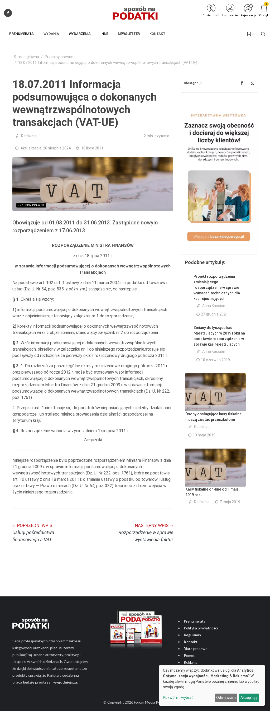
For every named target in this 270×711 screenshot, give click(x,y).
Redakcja (29, 136)
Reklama (190, 662)
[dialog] (212, 685)
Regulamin (192, 635)
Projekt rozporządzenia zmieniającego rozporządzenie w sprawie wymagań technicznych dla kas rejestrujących (217, 287)
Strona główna (26, 57)
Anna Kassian (213, 306)
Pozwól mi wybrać (178, 697)
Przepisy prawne (59, 57)
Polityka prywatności (201, 628)
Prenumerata (194, 621)
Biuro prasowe (196, 648)
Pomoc (189, 655)
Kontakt (190, 641)
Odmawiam (226, 697)
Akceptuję (249, 697)
